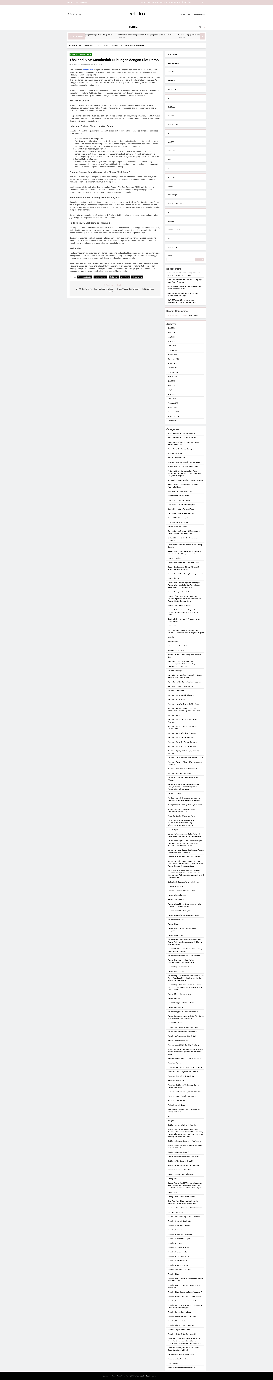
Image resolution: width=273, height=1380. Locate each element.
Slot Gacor (125, 277)
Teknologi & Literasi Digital (177, 1252)
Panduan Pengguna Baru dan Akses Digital (183, 1012)
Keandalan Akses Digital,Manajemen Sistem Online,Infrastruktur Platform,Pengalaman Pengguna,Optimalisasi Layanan (183, 787)
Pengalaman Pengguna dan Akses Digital (182, 1032)
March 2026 (172, 346)
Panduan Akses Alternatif (177, 895)
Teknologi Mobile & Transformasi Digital (182, 1316)
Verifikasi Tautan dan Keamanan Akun (181, 1368)
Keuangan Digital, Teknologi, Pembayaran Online (185, 805)
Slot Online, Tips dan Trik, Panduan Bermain (183, 1165)
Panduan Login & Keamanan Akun (180, 967)
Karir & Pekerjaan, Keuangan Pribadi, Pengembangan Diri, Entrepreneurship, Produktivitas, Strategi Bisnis (181, 664)
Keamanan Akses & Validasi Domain (181, 695)
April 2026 (171, 341)
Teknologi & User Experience (178, 1265)
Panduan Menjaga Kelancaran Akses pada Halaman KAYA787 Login (137, 35)
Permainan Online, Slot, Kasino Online (181, 1076)
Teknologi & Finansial (175, 1230)
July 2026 (171, 328)
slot (169, 98)
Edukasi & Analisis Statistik (177, 527)
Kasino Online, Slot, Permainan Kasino (181, 686)
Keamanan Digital (174, 715)
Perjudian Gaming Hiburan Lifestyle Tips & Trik (184, 1058)
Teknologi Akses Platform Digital (179, 1270)
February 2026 (173, 350)
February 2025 (173, 403)
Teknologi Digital (174, 1274)
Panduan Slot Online (175, 1023)
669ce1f (74, 64)
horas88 (171, 637)
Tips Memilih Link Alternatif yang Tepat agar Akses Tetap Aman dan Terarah (164, 2)
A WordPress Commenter (177, 315)
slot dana (171, 221)
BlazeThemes (150, 1376)
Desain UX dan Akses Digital (178, 522)
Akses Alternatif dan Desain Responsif (181, 433)
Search (169, 255)
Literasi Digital (173, 830)
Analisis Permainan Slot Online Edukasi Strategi (185, 462)
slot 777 (171, 142)
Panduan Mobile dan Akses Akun (179, 994)
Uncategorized (173, 1363)
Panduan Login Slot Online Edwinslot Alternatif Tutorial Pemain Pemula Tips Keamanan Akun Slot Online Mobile (186, 987)
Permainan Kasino (174, 1063)
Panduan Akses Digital (176, 900)
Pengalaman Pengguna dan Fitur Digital (182, 1036)
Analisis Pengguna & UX (176, 458)
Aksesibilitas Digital (175, 453)
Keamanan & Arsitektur (176, 691)
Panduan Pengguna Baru (176, 1007)
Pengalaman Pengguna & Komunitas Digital (183, 1027)
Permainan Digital (84, 277)
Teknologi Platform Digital (177, 1321)
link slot (171, 116)
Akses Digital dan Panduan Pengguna (181, 449)
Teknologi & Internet (175, 1243)
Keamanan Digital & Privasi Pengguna (181, 737)
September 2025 (173, 372)
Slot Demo (114, 277)
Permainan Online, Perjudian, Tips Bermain (183, 1072)
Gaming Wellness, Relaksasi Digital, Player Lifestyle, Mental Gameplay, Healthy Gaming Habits (183, 612)
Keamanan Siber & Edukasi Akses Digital (182, 769)
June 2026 (171, 333)
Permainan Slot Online (176, 1080)
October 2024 (172, 421)
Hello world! (193, 315)
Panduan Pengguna (174, 998)
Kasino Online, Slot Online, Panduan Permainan (184, 682)
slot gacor (171, 186)
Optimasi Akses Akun (175, 886)
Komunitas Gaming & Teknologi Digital (181, 816)
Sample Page (134, 27)
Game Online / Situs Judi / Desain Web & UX (183, 563)
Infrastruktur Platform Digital (178, 646)
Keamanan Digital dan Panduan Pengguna (182, 742)
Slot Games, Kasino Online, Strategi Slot (182, 1125)
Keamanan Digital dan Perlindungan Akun (182, 746)
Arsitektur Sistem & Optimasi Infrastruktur (183, 467)
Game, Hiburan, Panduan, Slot (178, 592)
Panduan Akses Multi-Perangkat (179, 911)
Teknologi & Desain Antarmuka (179, 1225)
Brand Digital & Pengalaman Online (180, 491)
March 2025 (172, 399)
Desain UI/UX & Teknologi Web (179, 518)
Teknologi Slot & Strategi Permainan (181, 1325)
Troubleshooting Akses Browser (179, 1359)
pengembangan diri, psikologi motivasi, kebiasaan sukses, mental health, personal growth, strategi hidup (185, 1051)
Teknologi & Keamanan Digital (178, 1248)
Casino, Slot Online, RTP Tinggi (179, 500)
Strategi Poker (173, 1179)
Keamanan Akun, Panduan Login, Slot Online (183, 704)
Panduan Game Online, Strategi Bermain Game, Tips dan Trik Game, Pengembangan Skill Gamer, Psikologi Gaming (185, 942)
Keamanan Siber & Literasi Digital (180, 773)
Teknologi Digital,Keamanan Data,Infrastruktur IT (185, 1292)
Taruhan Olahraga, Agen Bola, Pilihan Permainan (185, 1208)
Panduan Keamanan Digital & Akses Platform (184, 956)
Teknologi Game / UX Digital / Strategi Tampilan (185, 1296)
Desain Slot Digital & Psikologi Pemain (181, 509)
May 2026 (171, 337)
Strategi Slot (172, 1192)
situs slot (171, 151)
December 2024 (173, 412)
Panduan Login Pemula (176, 971)
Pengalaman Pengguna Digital (178, 1040)
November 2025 (173, 363)
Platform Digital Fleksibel (177, 1101)
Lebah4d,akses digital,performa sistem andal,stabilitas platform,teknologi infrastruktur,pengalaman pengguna (181, 823)
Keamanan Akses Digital (176, 699)
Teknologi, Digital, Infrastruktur (179, 1330)
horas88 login (173, 641)
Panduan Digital (173, 924)
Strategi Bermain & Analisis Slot (179, 1170)
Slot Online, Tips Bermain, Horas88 (180, 1161)
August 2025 (172, 377)
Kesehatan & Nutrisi (175, 794)
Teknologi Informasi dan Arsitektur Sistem (183, 1301)
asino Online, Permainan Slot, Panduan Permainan (185, 480)
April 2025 (171, 394)
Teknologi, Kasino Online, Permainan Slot (182, 1334)
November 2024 (173, 416)
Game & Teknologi (174, 558)
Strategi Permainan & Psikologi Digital (181, 1174)
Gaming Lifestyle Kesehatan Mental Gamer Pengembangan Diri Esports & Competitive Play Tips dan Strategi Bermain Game (184, 598)
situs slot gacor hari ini (176, 204)
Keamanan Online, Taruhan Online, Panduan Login (185, 758)
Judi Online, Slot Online (176, 650)
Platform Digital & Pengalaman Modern (181, 1096)
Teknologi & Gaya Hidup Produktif (180, 1234)
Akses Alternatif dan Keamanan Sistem (182, 438)
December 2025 (173, 359)
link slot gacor (173, 89)
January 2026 (172, 355)
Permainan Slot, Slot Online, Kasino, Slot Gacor (184, 1092)
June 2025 (171, 385)
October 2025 (172, 368)
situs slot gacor (173, 125)
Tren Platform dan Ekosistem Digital (181, 1354)
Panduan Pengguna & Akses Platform (181, 1003)
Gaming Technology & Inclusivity (179, 605)
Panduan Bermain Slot (176, 920)
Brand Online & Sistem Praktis (178, 496)
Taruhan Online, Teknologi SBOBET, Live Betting (184, 1217)
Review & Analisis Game (176, 1105)
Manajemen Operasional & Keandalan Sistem (184, 857)
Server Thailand (100, 277)
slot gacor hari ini (174, 230)
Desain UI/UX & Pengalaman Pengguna (181, 513)
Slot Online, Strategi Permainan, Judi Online (183, 1157)
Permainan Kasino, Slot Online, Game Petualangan (185, 1067)
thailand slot (88, 70)
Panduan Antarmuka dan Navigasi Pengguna (183, 915)
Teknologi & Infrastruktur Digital (179, 1239)
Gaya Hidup (172, 626)
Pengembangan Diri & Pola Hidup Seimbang (183, 1045)
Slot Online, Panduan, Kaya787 (178, 1152)
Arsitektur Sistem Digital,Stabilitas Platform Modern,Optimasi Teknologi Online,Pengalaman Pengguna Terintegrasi (184, 473)
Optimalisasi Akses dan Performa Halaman (183, 882)
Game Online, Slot (174, 578)
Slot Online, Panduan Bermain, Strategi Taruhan (184, 1141)
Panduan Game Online (175, 935)
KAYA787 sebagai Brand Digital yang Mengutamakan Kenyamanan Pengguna (198, 35)
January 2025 (172, 407)
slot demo (171, 177)
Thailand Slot (137, 277)
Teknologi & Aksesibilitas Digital (179, 1221)
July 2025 (171, 381)
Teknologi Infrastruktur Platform (179, 1312)
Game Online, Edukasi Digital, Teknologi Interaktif (185, 574)
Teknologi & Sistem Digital (177, 1261)
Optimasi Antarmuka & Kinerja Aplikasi (181, 891)
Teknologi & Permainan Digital (80, 54)
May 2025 (171, 390)
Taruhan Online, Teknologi (177, 1212)
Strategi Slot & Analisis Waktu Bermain (181, 1197)
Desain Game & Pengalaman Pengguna (181, 505)
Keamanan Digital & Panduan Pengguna (182, 733)
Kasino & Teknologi (175, 671)
